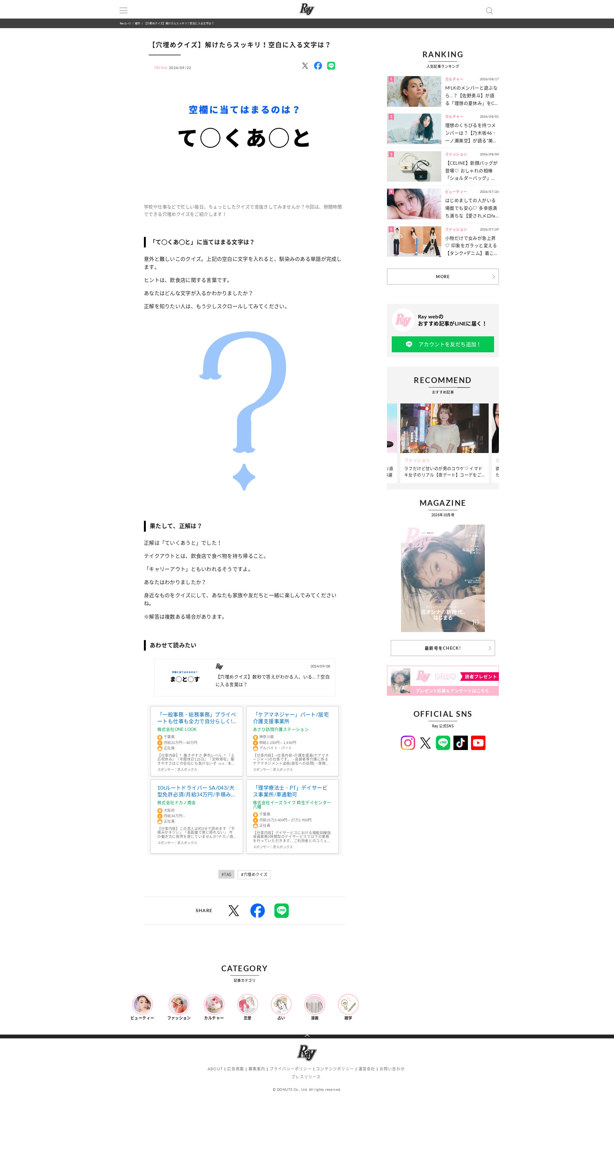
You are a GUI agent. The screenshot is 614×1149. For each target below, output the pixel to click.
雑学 (137, 23)
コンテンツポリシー (335, 1069)
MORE (443, 276)
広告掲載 (235, 1069)
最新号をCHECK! (443, 648)
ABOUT (215, 1069)
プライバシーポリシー (291, 1069)
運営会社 (366, 1069)
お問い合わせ (392, 1069)
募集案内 (256, 1069)
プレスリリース (306, 1077)
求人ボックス (187, 769)
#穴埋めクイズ (254, 874)
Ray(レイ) (125, 23)
